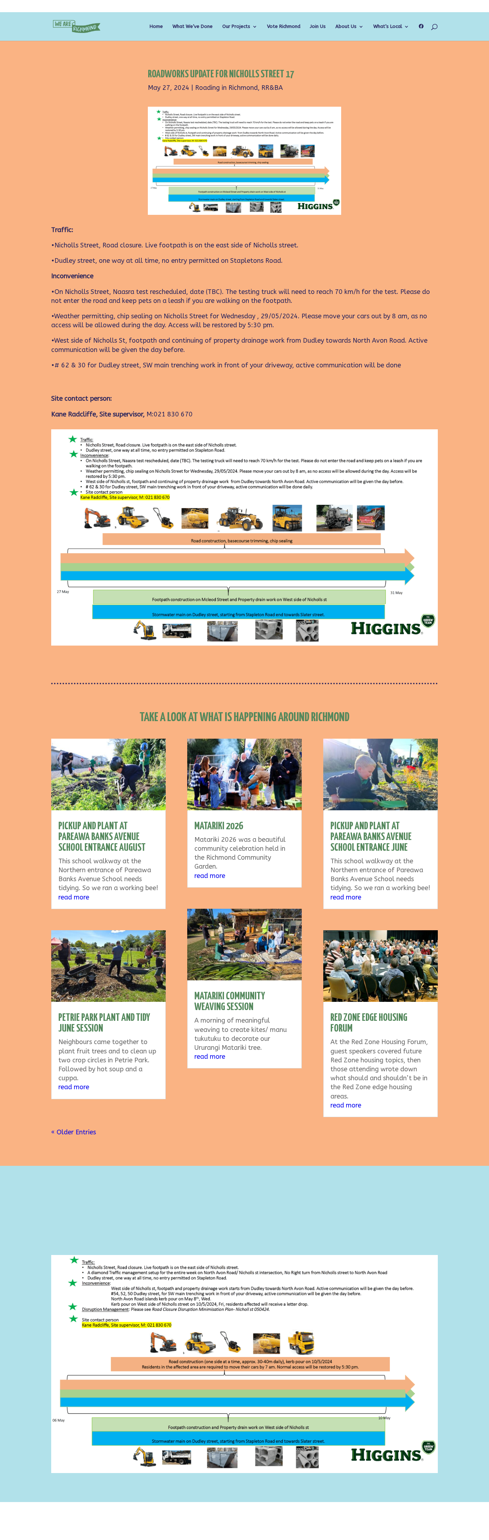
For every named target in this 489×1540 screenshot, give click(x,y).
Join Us (318, 26)
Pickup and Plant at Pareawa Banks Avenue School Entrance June (371, 837)
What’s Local (387, 26)
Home (156, 26)
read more (73, 897)
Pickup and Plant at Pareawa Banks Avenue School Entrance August (102, 837)
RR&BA (272, 88)
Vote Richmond (283, 26)
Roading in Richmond (226, 88)
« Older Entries (73, 1132)
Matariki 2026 (218, 826)
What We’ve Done (193, 26)
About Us (346, 26)
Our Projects (236, 26)
